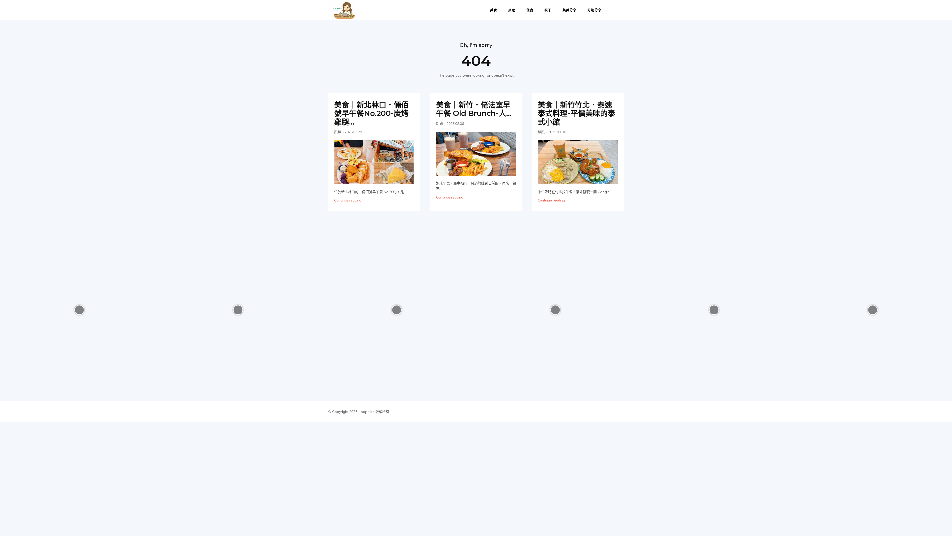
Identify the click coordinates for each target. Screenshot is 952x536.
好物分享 (594, 10)
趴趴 (337, 132)
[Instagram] (597, 411)
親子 (547, 10)
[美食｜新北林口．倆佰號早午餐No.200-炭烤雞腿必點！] (374, 162)
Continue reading (347, 200)
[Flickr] (586, 411)
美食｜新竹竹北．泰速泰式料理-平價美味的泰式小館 (576, 113)
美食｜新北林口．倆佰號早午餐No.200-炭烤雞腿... (371, 113)
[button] (619, 10)
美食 (493, 10)
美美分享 (569, 10)
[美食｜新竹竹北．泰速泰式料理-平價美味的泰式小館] (578, 162)
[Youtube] (619, 411)
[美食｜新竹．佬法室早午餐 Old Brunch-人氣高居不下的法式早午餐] (476, 154)
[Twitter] (608, 411)
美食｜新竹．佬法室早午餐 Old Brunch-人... (473, 109)
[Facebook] (574, 411)
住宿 (529, 10)
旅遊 (511, 10)
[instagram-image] (79, 310)
